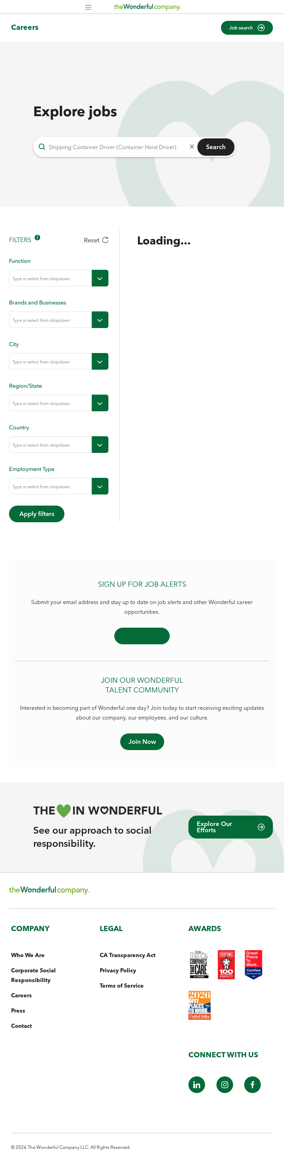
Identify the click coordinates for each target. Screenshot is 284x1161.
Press (18, 1010)
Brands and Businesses (37, 302)
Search (216, 147)
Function (19, 260)
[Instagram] (224, 1090)
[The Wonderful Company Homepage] (147, 9)
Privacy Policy (118, 970)
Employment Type (31, 468)
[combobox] (50, 278)
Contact (21, 1025)
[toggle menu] (100, 278)
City (14, 344)
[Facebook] (252, 1090)
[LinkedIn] (196, 1090)
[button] (247, 28)
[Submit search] (42, 147)
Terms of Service (122, 985)
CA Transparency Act (128, 955)
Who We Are (28, 955)
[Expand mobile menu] (88, 7)
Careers (24, 27)
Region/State (25, 385)
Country (19, 427)
